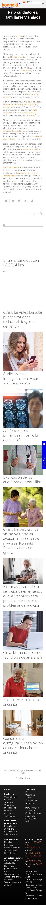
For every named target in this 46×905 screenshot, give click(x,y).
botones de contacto (12, 104)
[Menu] (43, 4)
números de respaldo (12, 131)
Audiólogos (30, 810)
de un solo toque (35, 101)
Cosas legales (10, 853)
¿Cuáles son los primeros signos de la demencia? (20, 435)
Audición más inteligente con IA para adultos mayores (21, 378)
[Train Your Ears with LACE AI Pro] (23, 225)
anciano (19, 36)
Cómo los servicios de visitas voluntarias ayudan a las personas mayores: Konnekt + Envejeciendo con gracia (21, 541)
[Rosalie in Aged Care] (23, 664)
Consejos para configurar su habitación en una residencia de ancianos (23, 745)
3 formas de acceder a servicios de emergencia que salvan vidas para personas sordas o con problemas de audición (23, 595)
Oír (26, 792)
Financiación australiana (10, 827)
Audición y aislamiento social (12, 872)
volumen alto (9, 107)
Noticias (8, 842)
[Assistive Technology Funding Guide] (23, 612)
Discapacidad (31, 800)
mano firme (34, 115)
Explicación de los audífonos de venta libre (23, 479)
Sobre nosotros (11, 839)
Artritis (28, 797)
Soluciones (30, 789)
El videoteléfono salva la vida (11, 861)
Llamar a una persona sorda (10, 867)
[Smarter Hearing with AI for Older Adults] (23, 333)
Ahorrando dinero (11, 167)
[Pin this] (32, 201)
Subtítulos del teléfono (10, 809)
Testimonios (9, 815)
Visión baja (30, 794)
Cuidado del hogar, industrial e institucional (33, 816)
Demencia (29, 803)
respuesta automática (30, 149)
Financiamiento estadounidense (11, 832)
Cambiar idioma (23, 778)
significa (23, 101)
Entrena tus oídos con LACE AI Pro (21, 262)
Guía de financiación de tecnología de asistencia (22, 654)
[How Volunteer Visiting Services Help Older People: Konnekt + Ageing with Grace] (23, 488)
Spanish (29, 2)
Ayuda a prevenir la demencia (12, 878)
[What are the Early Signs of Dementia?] (23, 390)
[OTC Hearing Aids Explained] (23, 446)
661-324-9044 (35, 847)
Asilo (27, 821)
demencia (26, 70)
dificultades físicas (28, 112)
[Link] (12, 4)
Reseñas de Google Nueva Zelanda (33, 897)
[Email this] (6, 201)
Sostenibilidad (10, 850)
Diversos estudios (18, 57)
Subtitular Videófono (9, 803)
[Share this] (13, 201)
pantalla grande (29, 104)
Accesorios (9, 813)
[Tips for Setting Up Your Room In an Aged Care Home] (23, 711)
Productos (9, 794)
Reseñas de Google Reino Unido (33, 886)
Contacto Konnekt (34, 839)
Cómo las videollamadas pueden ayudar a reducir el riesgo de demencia (23, 319)
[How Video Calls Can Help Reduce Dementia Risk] (23, 271)
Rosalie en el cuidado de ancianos (22, 702)
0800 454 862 (35, 861)
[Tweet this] (19, 201)
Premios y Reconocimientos (12, 846)
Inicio (7, 789)
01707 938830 (35, 853)
